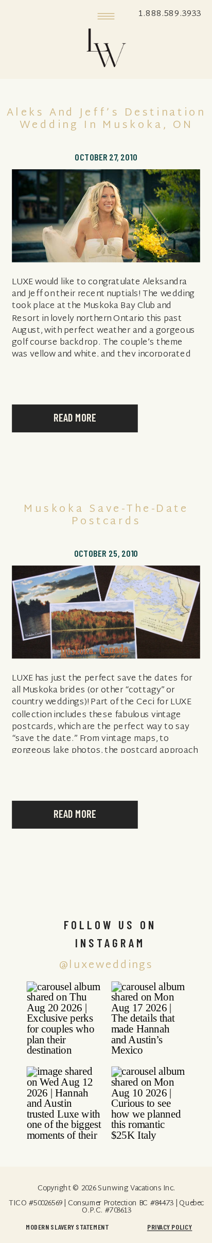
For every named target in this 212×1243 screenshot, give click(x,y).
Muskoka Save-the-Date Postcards (106, 515)
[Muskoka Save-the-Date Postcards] (106, 612)
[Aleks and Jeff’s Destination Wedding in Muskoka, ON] (106, 215)
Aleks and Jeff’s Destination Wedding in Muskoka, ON (106, 120)
